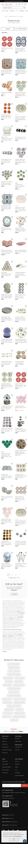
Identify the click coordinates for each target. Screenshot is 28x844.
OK (14, 839)
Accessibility (5, 752)
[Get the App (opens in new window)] (5, 803)
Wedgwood (11, 635)
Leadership (17, 764)
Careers (16, 767)
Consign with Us (18, 747)
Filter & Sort (22, 28)
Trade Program (18, 741)
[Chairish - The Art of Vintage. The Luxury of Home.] (8, 4)
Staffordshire (20, 616)
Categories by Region (6, 767)
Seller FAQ (17, 749)
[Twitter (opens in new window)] (18, 830)
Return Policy (5, 744)
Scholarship (17, 772)
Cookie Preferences (17, 836)
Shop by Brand (5, 764)
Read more (5, 651)
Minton (11, 618)
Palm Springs (22, 612)
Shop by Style (5, 761)
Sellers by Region (5, 769)
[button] (3, 4)
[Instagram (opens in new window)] (4, 830)
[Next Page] (19, 574)
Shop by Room (5, 772)
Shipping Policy (5, 747)
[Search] (24, 7)
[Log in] (13, 4)
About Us (17, 761)
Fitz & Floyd (19, 634)
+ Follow (7, 28)
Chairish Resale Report (19, 775)
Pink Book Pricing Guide (7, 749)
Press (16, 769)
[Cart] (25, 4)
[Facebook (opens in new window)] (8, 830)
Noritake (4, 635)
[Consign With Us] (19, 4)
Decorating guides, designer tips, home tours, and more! (13, 792)
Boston (18, 611)
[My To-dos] (16, 4)
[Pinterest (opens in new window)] (13, 830)
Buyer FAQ (17, 738)
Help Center (4, 738)
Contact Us (4, 741)
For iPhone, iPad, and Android (8, 798)
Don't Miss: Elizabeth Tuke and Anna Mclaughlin (14, 1)
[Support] (25, 841)
